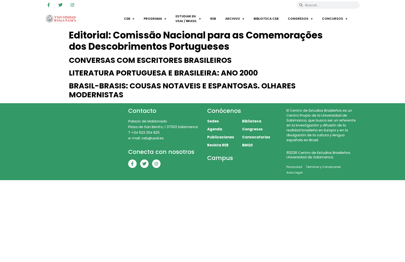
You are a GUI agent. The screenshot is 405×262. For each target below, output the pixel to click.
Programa (153, 18)
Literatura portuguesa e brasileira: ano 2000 (163, 73)
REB (213, 18)
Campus (220, 158)
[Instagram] (72, 5)
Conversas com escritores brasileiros (150, 60)
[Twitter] (60, 5)
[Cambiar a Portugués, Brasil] (277, 5)
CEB (127, 18)
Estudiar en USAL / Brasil (186, 18)
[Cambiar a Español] (286, 5)
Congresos (298, 18)
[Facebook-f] (48, 5)
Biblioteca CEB (266, 18)
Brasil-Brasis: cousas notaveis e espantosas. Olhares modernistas (182, 90)
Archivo (232, 18)
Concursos (332, 18)
